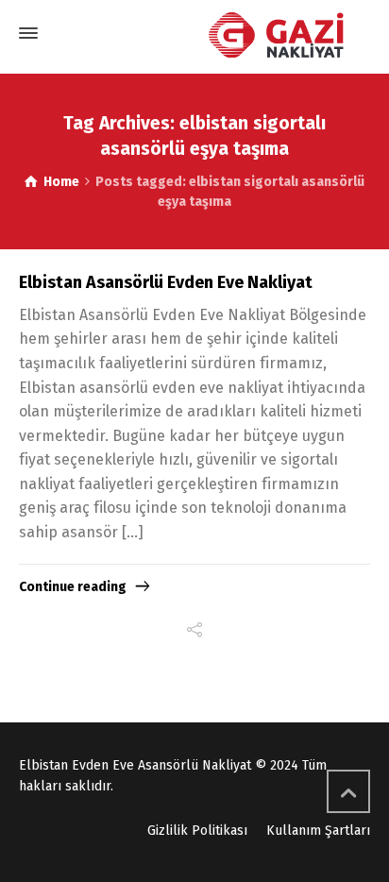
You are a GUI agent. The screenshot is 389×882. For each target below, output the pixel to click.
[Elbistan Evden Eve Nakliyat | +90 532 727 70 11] (194, 35)
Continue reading (73, 587)
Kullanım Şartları (318, 831)
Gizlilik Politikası (197, 831)
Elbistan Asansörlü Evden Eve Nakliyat (166, 282)
